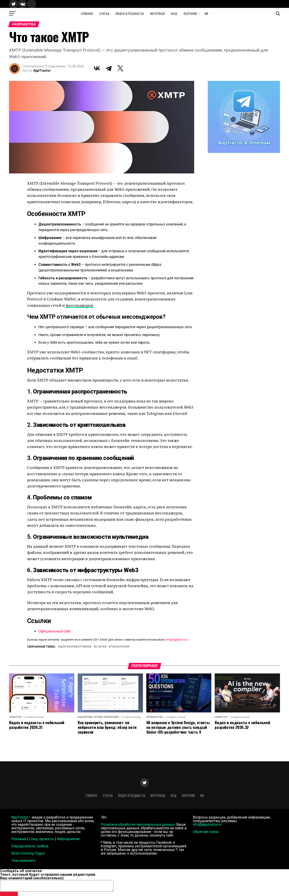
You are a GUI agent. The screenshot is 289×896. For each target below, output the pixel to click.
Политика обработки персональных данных (138, 824)
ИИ (206, 13)
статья (101, 646)
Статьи (104, 13)
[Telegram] (108, 68)
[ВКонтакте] (96, 68)
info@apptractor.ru (177, 639)
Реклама (18, 839)
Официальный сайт (54, 631)
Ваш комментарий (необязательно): (32, 878)
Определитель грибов (30, 846)
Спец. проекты (41, 839)
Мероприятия (68, 839)
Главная (87, 13)
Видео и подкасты (130, 13)
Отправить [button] (9, 894)
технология (119, 646)
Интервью (157, 13)
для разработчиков (75, 646)
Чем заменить (23, 860)
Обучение (190, 13)
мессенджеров (79, 305)
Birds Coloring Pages (28, 853)
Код (174, 13)
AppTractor (42, 70)
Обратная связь (206, 832)
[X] (120, 68)
